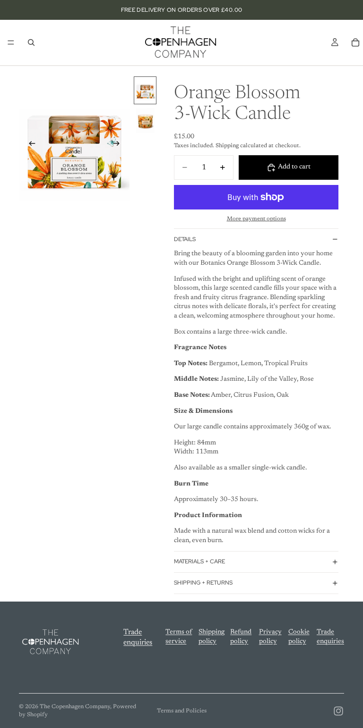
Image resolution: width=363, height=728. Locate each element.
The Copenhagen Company (75, 707)
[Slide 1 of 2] (145, 90)
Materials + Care (199, 561)
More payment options (256, 219)
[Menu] (11, 42)
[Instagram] (338, 711)
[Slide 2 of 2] (145, 120)
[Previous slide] (29, 145)
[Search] (31, 42)
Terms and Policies (182, 711)
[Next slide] (119, 145)
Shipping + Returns (203, 582)
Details (185, 239)
